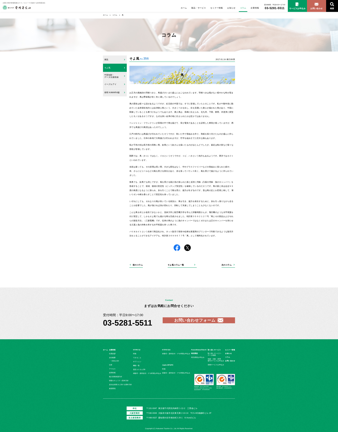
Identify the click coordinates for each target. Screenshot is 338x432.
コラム (243, 8)
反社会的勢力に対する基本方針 (120, 384)
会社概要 (112, 358)
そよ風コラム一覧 (176, 265)
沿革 (110, 365)
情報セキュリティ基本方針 (119, 381)
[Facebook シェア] (177, 247)
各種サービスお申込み (216, 365)
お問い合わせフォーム (194, 320)
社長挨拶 (112, 354)
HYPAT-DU (166, 350)
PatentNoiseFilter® (198, 350)
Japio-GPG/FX (167, 365)
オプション (137, 362)
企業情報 (255, 8)
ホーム (184, 8)
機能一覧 (136, 365)
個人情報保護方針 (115, 377)
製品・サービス (198, 8)
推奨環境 (112, 388)
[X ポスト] (187, 247)
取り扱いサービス (214, 350)
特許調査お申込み (197, 357)
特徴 (134, 354)
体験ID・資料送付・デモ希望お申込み (147, 373)
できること (137, 358)
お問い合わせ (230, 361)
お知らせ (231, 8)
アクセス (112, 369)
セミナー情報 (216, 8)
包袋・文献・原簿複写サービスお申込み (216, 360)
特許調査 (194, 353)
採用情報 (112, 373)
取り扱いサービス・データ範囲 (215, 354)
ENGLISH (115, 361)
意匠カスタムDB (139, 369)
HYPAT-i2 (136, 350)
